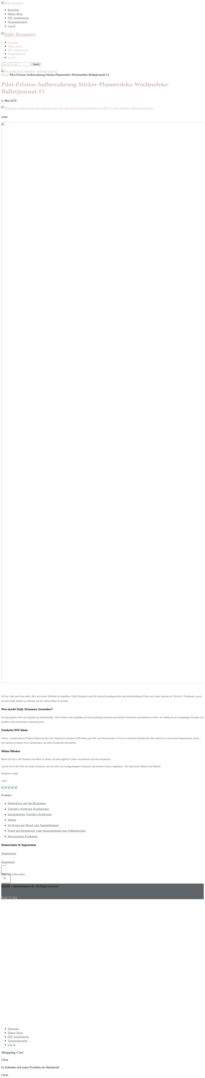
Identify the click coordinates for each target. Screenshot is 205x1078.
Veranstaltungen (17, 22)
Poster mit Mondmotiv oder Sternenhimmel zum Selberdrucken (47, 830)
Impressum (8, 862)
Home (5, 74)
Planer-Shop (15, 14)
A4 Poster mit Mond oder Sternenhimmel (33, 825)
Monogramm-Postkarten (23, 836)
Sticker (12, 819)
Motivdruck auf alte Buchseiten (27, 803)
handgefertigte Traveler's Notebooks (30, 814)
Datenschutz (8, 853)
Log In (12, 26)
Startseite (13, 10)
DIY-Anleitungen (18, 18)
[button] (102, 874)
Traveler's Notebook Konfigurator (28, 809)
